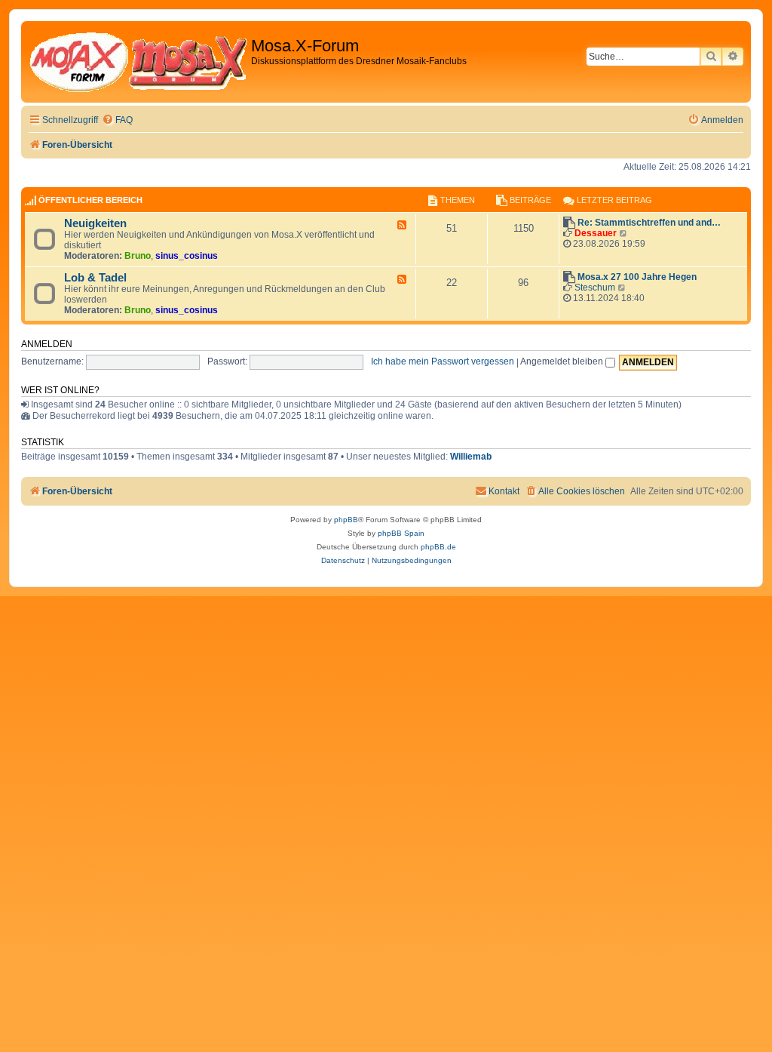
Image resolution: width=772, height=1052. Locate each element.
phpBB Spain (401, 533)
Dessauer (595, 233)
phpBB (346, 519)
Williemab (471, 456)
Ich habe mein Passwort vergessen (442, 361)
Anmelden (46, 344)
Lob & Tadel (95, 278)
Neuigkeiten (95, 223)
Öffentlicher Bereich (90, 200)
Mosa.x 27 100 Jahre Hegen (637, 277)
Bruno (137, 256)
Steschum (594, 287)
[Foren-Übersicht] (138, 62)
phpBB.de (438, 547)
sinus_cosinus (186, 256)
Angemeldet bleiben (562, 361)
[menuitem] (117, 120)
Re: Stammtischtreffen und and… (649, 222)
